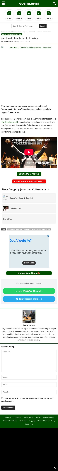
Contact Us (17, 418)
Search (42, 26)
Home (3, 32)
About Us (7, 418)
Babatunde (7, 41)
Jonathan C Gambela (15, 229)
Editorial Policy (48, 418)
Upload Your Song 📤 (29, 273)
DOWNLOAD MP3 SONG (29, 174)
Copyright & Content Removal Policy (42, 421)
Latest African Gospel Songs (16, 32)
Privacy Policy (28, 418)
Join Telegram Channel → (30, 299)
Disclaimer (23, 421)
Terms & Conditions (10, 421)
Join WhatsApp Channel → (31, 291)
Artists (38, 418)
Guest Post (29, 424)
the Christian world (9, 122)
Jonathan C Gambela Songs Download (37, 229)
